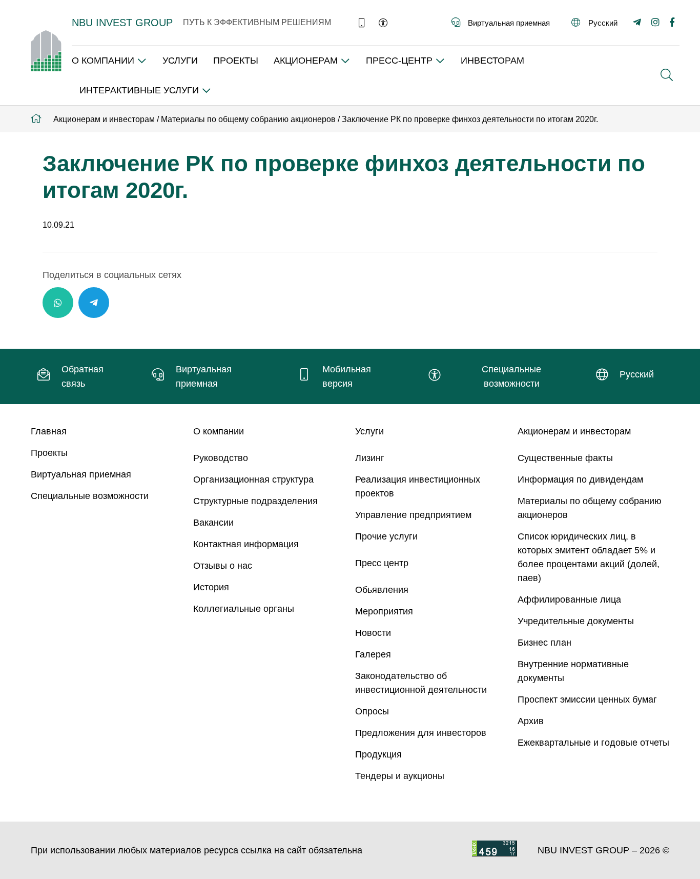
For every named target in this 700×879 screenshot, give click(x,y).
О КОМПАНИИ (103, 60)
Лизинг (369, 458)
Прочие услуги (386, 536)
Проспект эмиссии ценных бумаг (587, 699)
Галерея (373, 654)
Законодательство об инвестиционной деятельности (421, 683)
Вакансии (213, 522)
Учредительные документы (576, 621)
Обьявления (381, 590)
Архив (531, 721)
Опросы (372, 711)
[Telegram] (93, 302)
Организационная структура (253, 479)
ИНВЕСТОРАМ (492, 60)
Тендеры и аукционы (399, 776)
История (211, 587)
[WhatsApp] (58, 302)
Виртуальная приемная (81, 474)
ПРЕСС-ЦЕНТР (399, 60)
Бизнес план (544, 642)
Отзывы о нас (222, 566)
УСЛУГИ (180, 60)
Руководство (220, 458)
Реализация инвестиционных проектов (417, 486)
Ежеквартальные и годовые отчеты (593, 742)
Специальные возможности (90, 496)
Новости (373, 633)
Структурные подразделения (255, 501)
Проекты (49, 453)
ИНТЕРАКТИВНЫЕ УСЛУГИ (139, 90)
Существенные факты (565, 458)
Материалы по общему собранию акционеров (590, 508)
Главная (49, 431)
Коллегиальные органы (243, 609)
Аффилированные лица (569, 599)
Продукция (378, 754)
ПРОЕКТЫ (235, 60)
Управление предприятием (413, 515)
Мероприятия (384, 611)
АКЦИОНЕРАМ (306, 60)
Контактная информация (246, 544)
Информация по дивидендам (580, 479)
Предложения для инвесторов (420, 733)
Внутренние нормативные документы (573, 671)
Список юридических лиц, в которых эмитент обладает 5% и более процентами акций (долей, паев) (589, 557)
